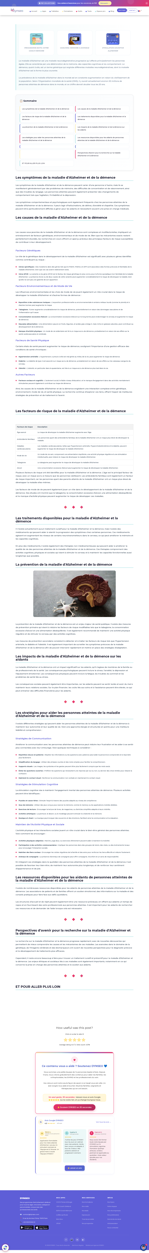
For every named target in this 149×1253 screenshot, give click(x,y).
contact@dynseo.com (31, 1214)
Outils (80, 11)
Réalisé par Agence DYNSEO (95, 1245)
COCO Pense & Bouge (64, 1202)
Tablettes (55, 11)
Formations (68, 11)
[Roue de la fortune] (5, 1247)
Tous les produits (88, 1219)
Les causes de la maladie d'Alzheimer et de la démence (99, 109)
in (77, 1240)
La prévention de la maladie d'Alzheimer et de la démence (45, 127)
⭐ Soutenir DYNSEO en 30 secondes (74, 1107)
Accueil (34, 11)
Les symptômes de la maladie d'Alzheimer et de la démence (45, 109)
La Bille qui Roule (62, 1215)
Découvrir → (105, 3)
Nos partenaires (113, 1215)
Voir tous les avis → (103, 1122)
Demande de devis (114, 1219)
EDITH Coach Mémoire (64, 1211)
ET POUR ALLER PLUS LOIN (33, 163)
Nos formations (87, 1202)
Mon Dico (59, 1219)
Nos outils (85, 1206)
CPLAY (58, 1223)
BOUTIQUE (122, 10)
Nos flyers (110, 1202)
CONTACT (132, 10)
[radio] (66, 1040)
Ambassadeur (112, 1223)
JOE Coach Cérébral (63, 1206)
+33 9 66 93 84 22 (29, 1222)
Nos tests (85, 1211)
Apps (44, 11)
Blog (112, 11)
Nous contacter (112, 1228)
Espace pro (101, 11)
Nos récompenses (114, 1211)
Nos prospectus (87, 1223)
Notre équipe (112, 1206)
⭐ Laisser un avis (75, 1168)
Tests (89, 11)
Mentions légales (78, 1245)
